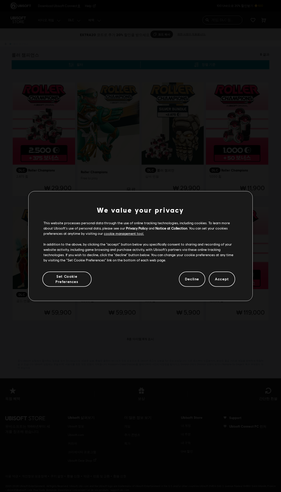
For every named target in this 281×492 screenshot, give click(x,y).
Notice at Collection (171, 228)
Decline (192, 279)
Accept (222, 279)
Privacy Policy (137, 228)
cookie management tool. (124, 233)
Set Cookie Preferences (67, 279)
